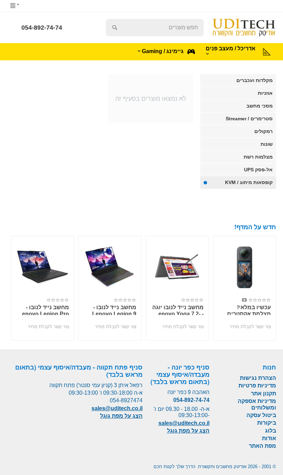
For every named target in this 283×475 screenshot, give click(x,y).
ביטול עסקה (261, 415)
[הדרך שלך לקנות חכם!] (244, 27)
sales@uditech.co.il (183, 423)
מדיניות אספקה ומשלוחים (257, 404)
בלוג (270, 431)
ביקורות (266, 423)
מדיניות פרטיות (257, 385)
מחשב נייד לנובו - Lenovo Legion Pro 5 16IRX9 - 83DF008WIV (44, 309)
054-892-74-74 (41, 27)
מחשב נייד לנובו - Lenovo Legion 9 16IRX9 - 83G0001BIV (114, 309)
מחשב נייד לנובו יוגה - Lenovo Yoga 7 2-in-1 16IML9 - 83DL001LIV (178, 309)
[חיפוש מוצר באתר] (114, 27)
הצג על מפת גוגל (188, 431)
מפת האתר (262, 446)
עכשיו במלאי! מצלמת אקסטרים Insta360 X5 (249, 309)
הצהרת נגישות (258, 378)
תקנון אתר (263, 393)
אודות (269, 438)
